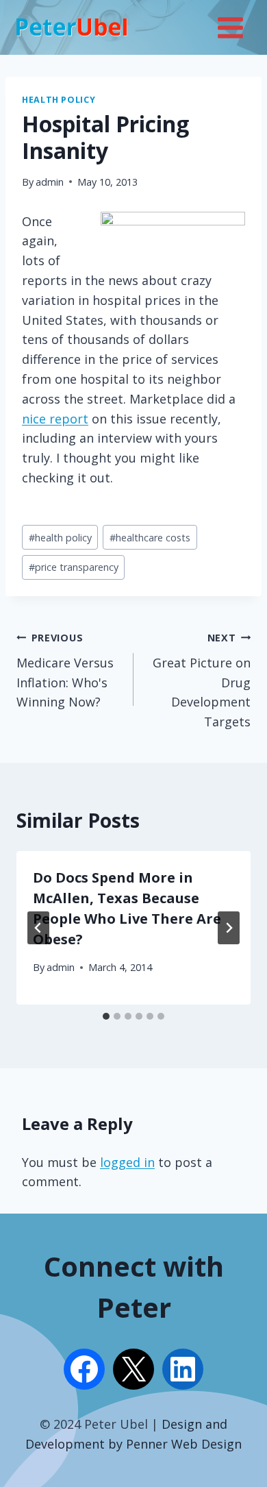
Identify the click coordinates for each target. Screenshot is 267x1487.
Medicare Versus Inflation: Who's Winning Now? (65, 670)
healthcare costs (150, 537)
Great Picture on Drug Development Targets (202, 680)
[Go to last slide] (38, 927)
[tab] (106, 1016)
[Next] (229, 927)
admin (50, 181)
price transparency (73, 567)
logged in (127, 1162)
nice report (55, 418)
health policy (60, 537)
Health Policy (58, 100)
